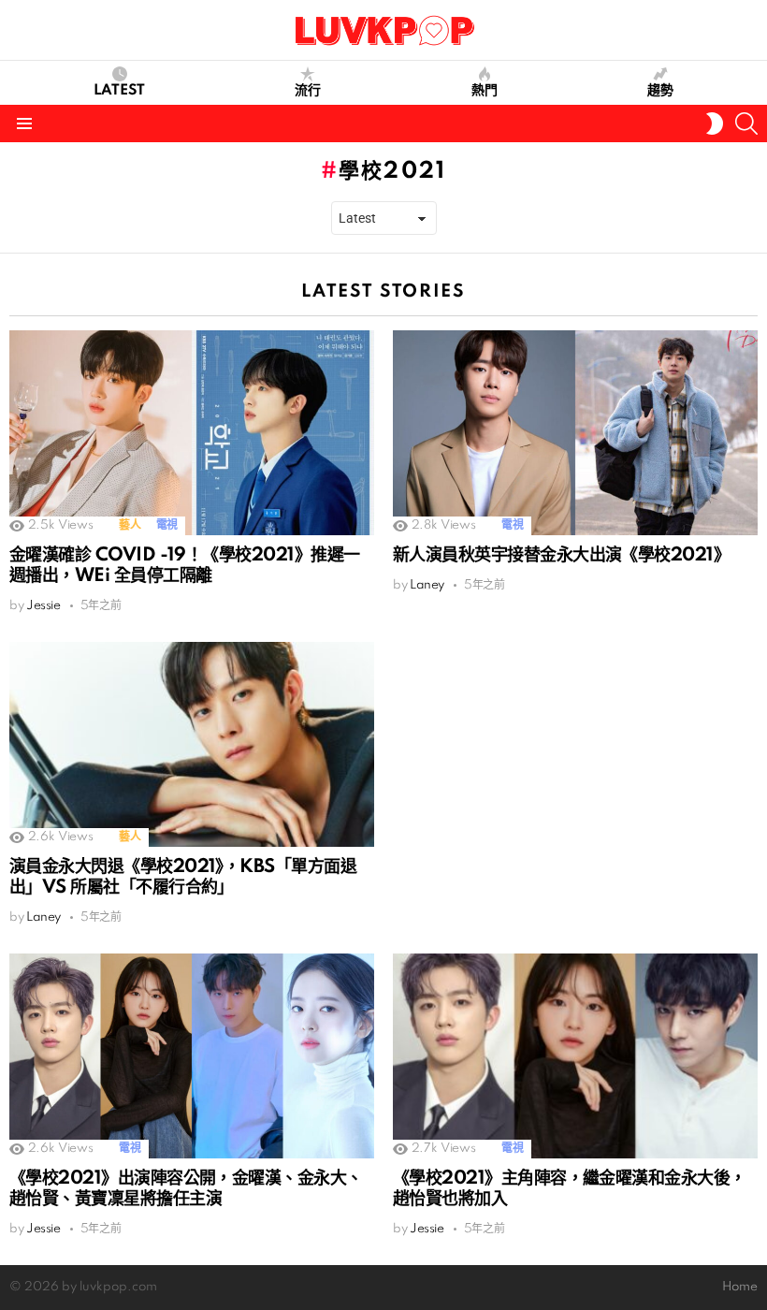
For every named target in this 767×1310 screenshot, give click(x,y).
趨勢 (660, 90)
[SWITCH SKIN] (714, 123)
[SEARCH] (746, 123)
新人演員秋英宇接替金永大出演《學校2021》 (561, 555)
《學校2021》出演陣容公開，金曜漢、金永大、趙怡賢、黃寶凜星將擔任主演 (186, 1189)
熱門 (484, 90)
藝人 (129, 525)
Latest (119, 90)
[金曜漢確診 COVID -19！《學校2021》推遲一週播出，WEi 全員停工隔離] (191, 432)
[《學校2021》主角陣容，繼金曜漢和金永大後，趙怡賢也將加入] (575, 1056)
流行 (308, 90)
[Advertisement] (575, 773)
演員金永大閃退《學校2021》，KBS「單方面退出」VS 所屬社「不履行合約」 (182, 877)
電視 (167, 525)
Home (740, 1287)
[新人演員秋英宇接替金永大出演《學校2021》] (575, 432)
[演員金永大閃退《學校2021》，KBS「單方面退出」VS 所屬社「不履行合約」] (191, 745)
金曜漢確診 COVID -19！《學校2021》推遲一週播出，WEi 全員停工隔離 (184, 566)
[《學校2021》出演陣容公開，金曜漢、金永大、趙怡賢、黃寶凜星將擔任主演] (191, 1055)
